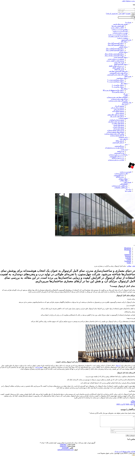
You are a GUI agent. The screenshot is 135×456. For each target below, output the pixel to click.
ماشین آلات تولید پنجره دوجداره (118, 100)
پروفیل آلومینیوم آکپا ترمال (116, 43)
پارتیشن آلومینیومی (118, 142)
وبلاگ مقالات (124, 180)
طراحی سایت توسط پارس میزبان (124, 451)
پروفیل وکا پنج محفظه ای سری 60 (113, 90)
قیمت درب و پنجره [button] (125, 172)
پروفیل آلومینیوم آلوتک (121, 64)
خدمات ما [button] (128, 22)
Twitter (129, 263)
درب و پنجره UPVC (118, 158)
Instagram (128, 254)
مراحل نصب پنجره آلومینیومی (119, 73)
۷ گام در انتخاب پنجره (117, 27)
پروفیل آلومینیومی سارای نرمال (114, 55)
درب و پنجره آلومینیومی (117, 156)
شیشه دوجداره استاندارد (116, 120)
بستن (133, 15)
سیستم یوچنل (120, 113)
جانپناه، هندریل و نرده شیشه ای (114, 147)
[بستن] (134, 8)
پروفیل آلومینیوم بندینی (121, 57)
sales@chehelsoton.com (65, 450)
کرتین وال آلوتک (119, 69)
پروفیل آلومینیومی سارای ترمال (114, 54)
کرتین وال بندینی (119, 62)
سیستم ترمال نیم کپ (117, 107)
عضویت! (128, 13)
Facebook (127, 261)
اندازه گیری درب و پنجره (120, 31)
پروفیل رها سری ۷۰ (118, 87)
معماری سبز (39, 367)
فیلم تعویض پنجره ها (118, 26)
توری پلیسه (120, 151)
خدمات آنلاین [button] (127, 182)
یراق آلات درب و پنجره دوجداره (118, 154)
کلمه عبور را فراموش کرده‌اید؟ (115, 13)
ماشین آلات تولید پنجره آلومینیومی (117, 74)
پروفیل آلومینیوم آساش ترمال (115, 48)
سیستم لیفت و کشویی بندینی (115, 60)
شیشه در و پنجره (122, 38)
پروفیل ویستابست (122, 78)
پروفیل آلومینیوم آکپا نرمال (116, 45)
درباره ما (128, 189)
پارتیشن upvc (120, 141)
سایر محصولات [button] (126, 102)
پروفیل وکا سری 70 (118, 92)
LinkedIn (128, 258)
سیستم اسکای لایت (118, 111)
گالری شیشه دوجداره (121, 173)
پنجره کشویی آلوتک (118, 67)
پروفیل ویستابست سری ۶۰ (115, 80)
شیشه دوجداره (123, 118)
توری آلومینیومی (119, 153)
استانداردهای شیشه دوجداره (115, 132)
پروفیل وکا (124, 88)
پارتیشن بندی (124, 139)
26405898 (65, 448)
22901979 (63, 446)
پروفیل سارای (123, 52)
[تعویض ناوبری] (134, 19)
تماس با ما (128, 191)
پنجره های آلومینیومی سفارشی (118, 71)
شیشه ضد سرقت (118, 128)
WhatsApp (127, 248)
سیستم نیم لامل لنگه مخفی (115, 114)
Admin (133, 402)
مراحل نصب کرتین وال (117, 116)
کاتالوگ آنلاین (124, 184)
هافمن (126, 95)
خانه (133, 266)
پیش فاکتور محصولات (121, 187)
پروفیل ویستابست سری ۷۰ (115, 81)
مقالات (129, 266)
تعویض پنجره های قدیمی (120, 24)
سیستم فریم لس (119, 109)
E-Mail (129, 259)
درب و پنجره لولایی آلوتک (116, 66)
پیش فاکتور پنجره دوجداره (120, 186)
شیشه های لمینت (118, 125)
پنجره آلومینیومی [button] (126, 40)
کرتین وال (125, 104)
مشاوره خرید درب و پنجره (120, 29)
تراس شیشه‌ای (123, 137)
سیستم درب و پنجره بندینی (116, 59)
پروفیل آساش (123, 47)
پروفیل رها (124, 83)
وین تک (125, 94)
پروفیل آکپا (124, 41)
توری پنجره (124, 149)
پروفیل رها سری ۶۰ (118, 85)
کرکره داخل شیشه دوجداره (115, 130)
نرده (126, 144)
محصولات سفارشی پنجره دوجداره (117, 97)
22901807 (63, 444)
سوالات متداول (123, 179)
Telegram (128, 256)
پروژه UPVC (120, 177)
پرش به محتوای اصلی (128, 1)
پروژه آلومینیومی (119, 175)
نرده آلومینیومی (119, 146)
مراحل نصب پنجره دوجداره (119, 99)
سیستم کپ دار (119, 106)
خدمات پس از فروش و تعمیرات (118, 36)
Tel (130, 251)
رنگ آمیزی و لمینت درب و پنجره (118, 34)
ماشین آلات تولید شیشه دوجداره (114, 134)
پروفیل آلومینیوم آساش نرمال (115, 50)
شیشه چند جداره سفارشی (116, 121)
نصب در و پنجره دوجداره (120, 33)
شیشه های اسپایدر (118, 127)
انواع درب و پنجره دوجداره (116, 160)
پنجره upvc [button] (128, 76)
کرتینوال (118, 365)
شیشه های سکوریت (118, 123)
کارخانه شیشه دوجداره (117, 135)
